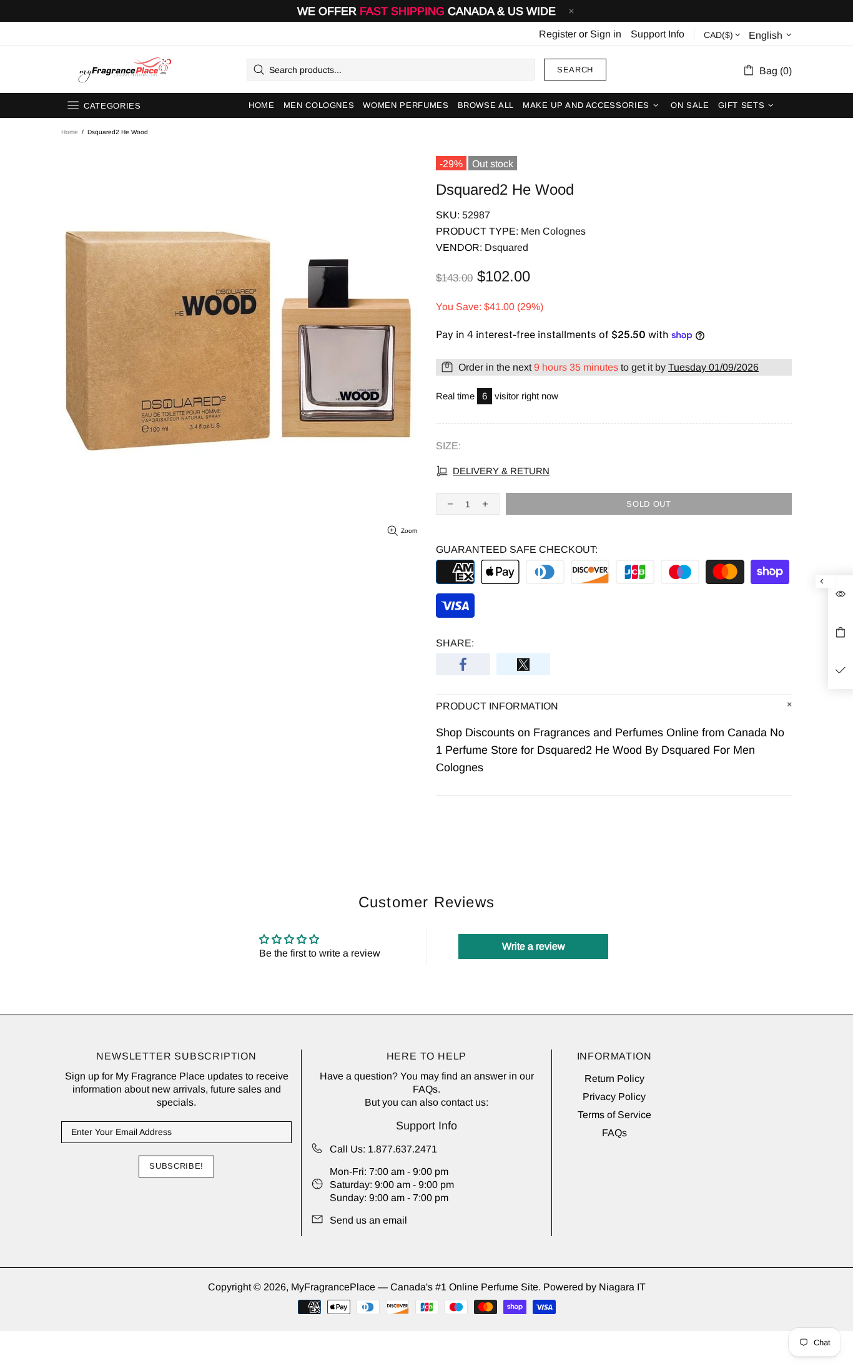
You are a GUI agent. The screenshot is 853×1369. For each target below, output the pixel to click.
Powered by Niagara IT (594, 1287)
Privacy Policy (614, 1096)
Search (575, 69)
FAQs (425, 1089)
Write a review (533, 946)
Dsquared (506, 247)
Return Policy (614, 1078)
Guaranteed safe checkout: (517, 549)
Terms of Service (614, 1114)
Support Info (657, 34)
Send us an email (368, 1220)
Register (557, 34)
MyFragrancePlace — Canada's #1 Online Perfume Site (124, 70)
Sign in (605, 34)
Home (69, 132)
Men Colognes (553, 231)
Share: (455, 643)
